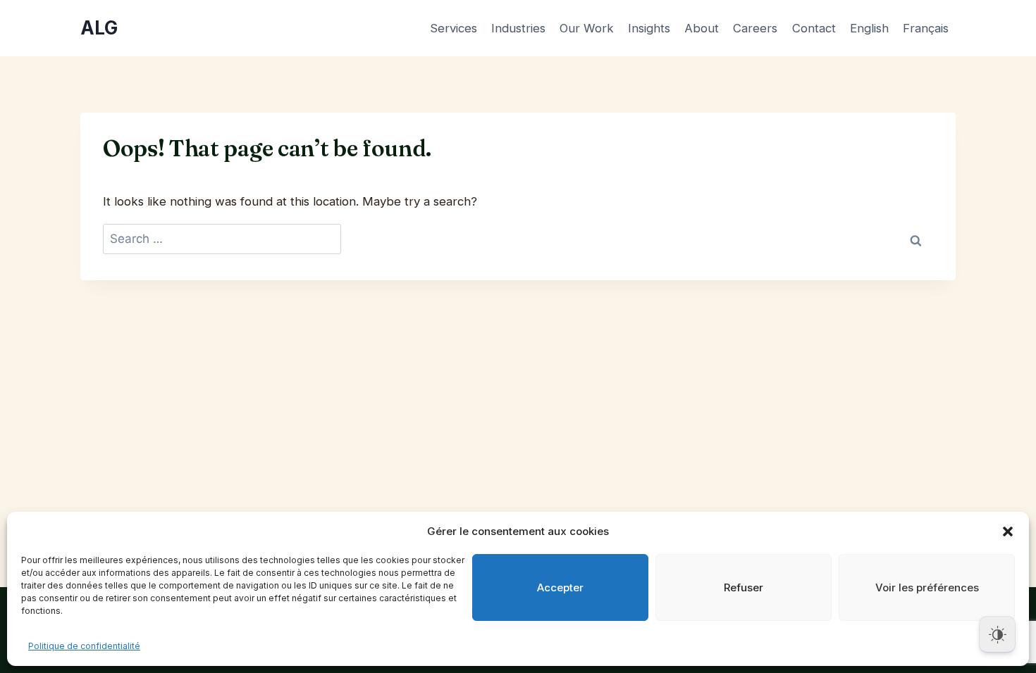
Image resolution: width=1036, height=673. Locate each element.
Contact (814, 28)
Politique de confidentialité (84, 646)
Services (453, 28)
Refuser (743, 587)
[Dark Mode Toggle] (997, 634)
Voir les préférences (927, 587)
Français (926, 28)
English (869, 28)
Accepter (560, 587)
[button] (1008, 531)
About (701, 28)
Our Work (587, 28)
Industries (518, 28)
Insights (649, 28)
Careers (755, 28)
